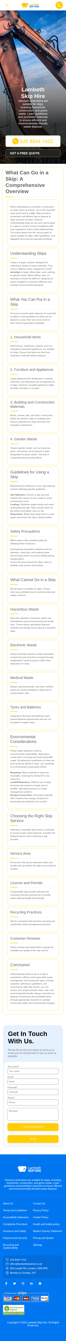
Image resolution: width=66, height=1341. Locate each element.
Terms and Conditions (15, 1210)
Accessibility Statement (15, 1217)
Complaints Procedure (15, 1224)
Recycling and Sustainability (11, 1246)
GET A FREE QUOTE (25, 153)
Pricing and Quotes (43, 1238)
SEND (33, 1139)
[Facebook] (6, 1284)
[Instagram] (23, 1284)
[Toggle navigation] (6, 5)
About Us (8, 1203)
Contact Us (39, 1203)
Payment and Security (15, 1238)
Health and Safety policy (46, 1224)
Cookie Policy (40, 1217)
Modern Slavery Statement (47, 1231)
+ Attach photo (33, 1127)
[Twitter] (15, 1284)
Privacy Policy (41, 1210)
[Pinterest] (40, 1284)
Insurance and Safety (14, 1231)
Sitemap (37, 1245)
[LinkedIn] (31, 1284)
